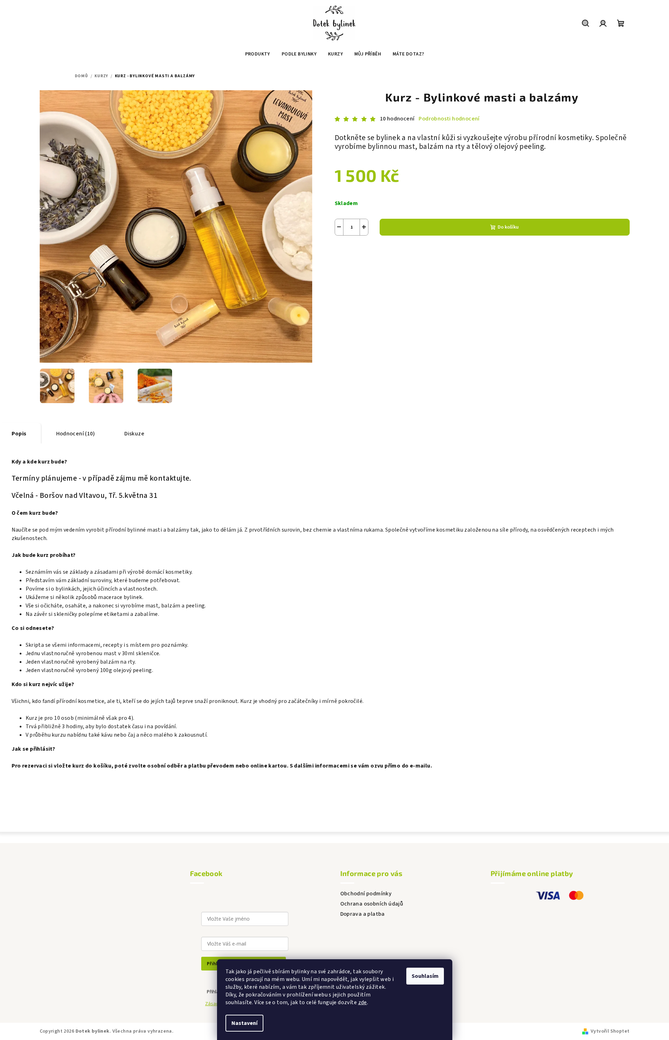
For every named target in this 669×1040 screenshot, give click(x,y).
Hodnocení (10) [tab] (75, 433)
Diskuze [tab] (134, 433)
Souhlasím (425, 976)
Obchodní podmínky (366, 893)
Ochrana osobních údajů (372, 904)
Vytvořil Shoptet (610, 1031)
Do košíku (508, 227)
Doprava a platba (362, 914)
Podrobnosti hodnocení (449, 119)
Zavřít (374, 252)
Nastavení (244, 1023)
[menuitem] (258, 54)
